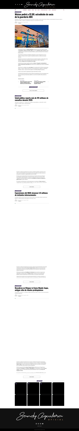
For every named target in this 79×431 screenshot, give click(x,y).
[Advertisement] (57, 30)
